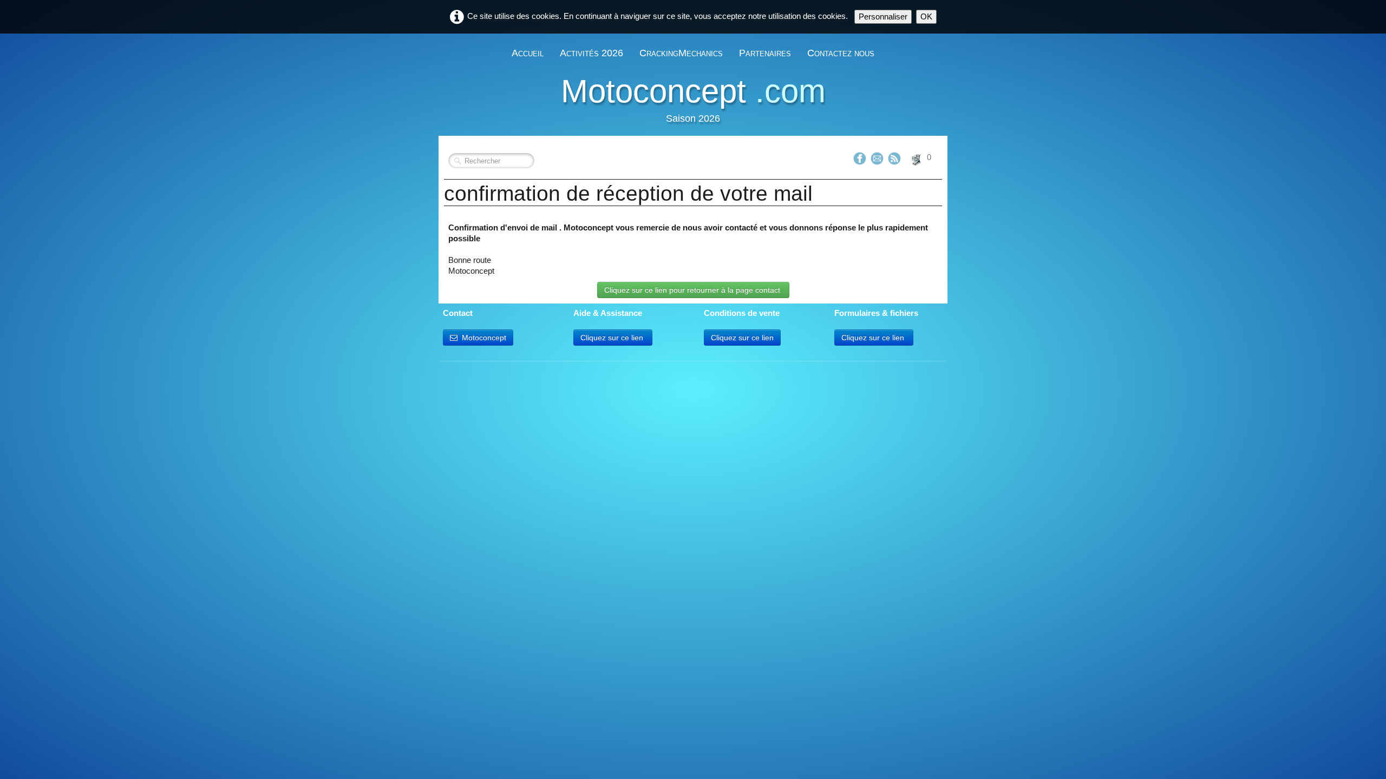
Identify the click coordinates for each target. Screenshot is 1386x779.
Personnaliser (883, 16)
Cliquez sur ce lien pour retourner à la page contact (693, 290)
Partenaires (765, 53)
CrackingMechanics (681, 53)
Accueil (528, 53)
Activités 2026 (591, 53)
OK (926, 16)
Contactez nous (840, 53)
